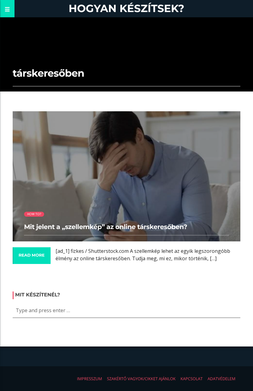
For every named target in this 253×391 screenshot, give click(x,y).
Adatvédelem (221, 378)
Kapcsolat (191, 378)
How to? (34, 214)
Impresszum (89, 378)
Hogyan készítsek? (127, 8)
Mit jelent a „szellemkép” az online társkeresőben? (105, 227)
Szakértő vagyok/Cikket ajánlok (141, 378)
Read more (31, 255)
